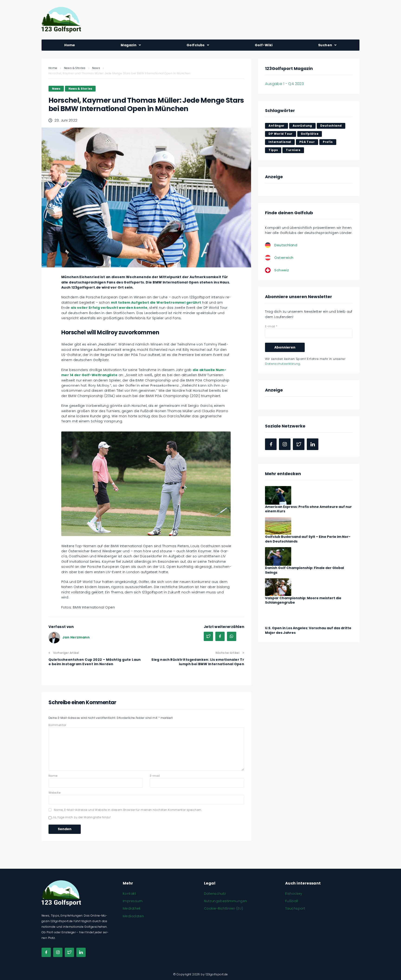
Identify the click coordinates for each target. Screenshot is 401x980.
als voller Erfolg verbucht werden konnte (109, 307)
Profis (328, 142)
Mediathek (132, 908)
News (96, 68)
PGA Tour (307, 142)
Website (54, 793)
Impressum (133, 901)
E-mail (155, 776)
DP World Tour (280, 134)
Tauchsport (295, 908)
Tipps (273, 150)
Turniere (293, 150)
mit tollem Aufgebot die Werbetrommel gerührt (156, 302)
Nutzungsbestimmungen (225, 901)
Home (53, 68)
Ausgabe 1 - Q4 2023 (284, 83)
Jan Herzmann (76, 637)
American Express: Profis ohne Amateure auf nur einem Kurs (308, 509)
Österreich (283, 257)
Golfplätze (309, 134)
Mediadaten (133, 916)
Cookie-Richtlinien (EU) (223, 908)
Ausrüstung (302, 126)
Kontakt (129, 893)
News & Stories (75, 68)
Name (53, 776)
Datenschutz (215, 893)
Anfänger (276, 126)
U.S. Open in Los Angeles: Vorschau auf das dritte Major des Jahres (308, 630)
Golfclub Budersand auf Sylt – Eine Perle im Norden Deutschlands (307, 539)
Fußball (291, 901)
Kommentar (57, 725)
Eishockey (293, 893)
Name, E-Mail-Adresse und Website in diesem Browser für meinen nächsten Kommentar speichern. (128, 810)
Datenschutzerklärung (282, 364)
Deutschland (331, 126)
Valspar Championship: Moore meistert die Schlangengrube (303, 600)
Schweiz (281, 270)
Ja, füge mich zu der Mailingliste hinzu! (81, 817)
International (279, 142)
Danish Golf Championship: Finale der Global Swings (304, 570)
